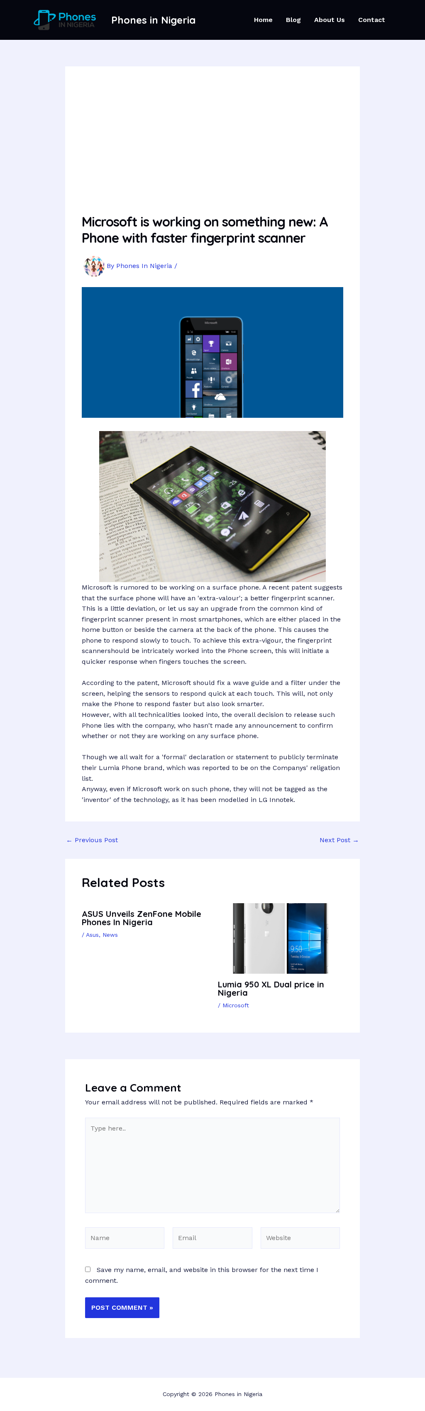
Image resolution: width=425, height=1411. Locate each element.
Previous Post (92, 840)
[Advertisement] (212, 145)
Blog (293, 20)
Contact (371, 20)
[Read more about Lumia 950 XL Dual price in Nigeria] (281, 938)
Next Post (339, 840)
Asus (92, 934)
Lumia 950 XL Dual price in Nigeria (271, 988)
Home (263, 20)
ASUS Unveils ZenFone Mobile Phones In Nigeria (141, 918)
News (110, 934)
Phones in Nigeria (153, 20)
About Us (329, 20)
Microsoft (235, 1005)
